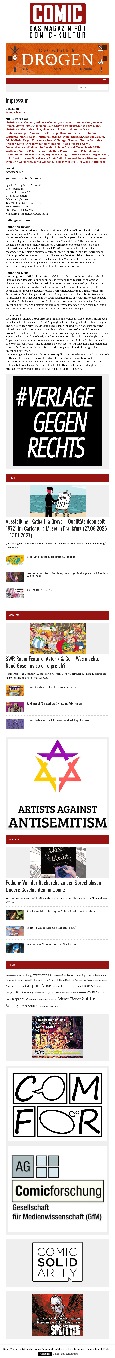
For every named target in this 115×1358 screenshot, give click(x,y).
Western (54, 1006)
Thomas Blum (82, 122)
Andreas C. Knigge (54, 140)
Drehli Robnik (14, 154)
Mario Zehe (98, 161)
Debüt (46, 980)
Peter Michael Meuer (71, 147)
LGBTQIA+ (10, 993)
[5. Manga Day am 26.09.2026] (15, 596)
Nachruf (52, 993)
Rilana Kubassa (71, 143)
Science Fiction (69, 998)
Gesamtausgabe (15, 986)
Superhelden (28, 1006)
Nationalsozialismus (66, 992)
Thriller (42, 1006)
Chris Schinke (79, 154)
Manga (30, 992)
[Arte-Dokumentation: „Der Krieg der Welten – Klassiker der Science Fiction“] (15, 917)
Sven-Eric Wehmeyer (19, 161)
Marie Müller (93, 147)
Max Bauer (66, 122)
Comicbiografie (98, 975)
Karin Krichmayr (27, 143)
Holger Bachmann (46, 122)
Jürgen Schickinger (57, 154)
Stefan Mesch (48, 147)
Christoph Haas (56, 133)
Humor (76, 986)
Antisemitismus (12, 975)
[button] (57, 59)
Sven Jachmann (15, 112)
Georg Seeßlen (98, 154)
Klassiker (88, 986)
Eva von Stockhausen (35, 158)
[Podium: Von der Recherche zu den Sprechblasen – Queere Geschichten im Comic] (58, 876)
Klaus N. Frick (51, 129)
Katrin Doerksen (66, 126)
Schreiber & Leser (48, 999)
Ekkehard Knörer (78, 140)
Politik (92, 992)
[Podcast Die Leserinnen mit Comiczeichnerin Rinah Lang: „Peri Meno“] (15, 726)
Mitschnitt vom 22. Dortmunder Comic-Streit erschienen (53, 944)
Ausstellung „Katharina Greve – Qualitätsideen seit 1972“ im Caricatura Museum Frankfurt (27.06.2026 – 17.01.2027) (56, 528)
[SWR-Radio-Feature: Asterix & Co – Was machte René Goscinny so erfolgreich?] (58, 652)
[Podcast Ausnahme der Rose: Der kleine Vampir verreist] (15, 693)
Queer (104, 993)
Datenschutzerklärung (65, 1353)
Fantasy (87, 980)
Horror (66, 986)
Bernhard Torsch (75, 158)
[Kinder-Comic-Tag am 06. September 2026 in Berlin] (15, 563)
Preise (100, 993)
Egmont (78, 980)
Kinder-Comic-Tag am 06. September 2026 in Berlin (51, 557)
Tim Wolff (83, 161)
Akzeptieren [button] (45, 1353)
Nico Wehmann (96, 158)
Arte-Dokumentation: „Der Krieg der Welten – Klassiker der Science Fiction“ (62, 911)
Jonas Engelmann (89, 126)
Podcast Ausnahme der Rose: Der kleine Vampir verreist (52, 687)
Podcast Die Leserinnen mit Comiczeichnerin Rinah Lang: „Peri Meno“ (58, 720)
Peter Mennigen (91, 151)
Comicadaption (82, 975)
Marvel (38, 992)
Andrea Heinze (76, 133)
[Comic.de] (57, 20)
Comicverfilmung (14, 980)
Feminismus (98, 980)
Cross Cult (29, 980)
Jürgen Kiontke (32, 140)
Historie (56, 986)
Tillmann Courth (44, 126)
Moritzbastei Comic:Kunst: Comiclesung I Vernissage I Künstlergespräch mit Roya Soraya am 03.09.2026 (68, 574)
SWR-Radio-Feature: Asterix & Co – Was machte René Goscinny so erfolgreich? (52, 661)
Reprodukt (20, 998)
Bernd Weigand (43, 161)
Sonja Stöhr (56, 158)
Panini (81, 992)
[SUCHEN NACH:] (93, 87)
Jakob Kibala (14, 140)
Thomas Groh (37, 133)
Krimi (98, 986)
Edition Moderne (65, 980)
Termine (12, 478)
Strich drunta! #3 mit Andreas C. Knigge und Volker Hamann (54, 703)
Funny (105, 980)
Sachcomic (33, 999)
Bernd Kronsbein (49, 143)
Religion (8, 1000)
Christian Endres (16, 129)
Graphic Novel (38, 985)
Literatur (20, 992)
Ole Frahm (34, 129)
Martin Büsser (24, 126)
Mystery (45, 992)
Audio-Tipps (14, 615)
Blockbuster (56, 975)
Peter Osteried (38, 151)
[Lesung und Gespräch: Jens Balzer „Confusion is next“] (15, 934)
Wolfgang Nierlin (17, 151)
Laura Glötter (69, 129)
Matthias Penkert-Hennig (64, 151)
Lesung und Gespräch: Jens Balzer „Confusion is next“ (51, 927)
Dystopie (53, 980)
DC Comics (39, 980)
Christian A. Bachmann (20, 122)
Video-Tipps (14, 839)
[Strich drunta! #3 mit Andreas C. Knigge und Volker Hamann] (15, 710)
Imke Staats (13, 158)
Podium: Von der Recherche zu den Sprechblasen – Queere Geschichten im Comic (55, 885)
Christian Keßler (93, 136)
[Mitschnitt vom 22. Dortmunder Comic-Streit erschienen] (15, 950)
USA (47, 1007)
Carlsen (67, 975)
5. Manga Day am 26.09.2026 (40, 590)
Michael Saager (34, 154)
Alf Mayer (32, 147)
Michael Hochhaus (50, 136)
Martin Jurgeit (28, 136)
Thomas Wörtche (65, 161)
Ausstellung (25, 975)
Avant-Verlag (41, 975)
